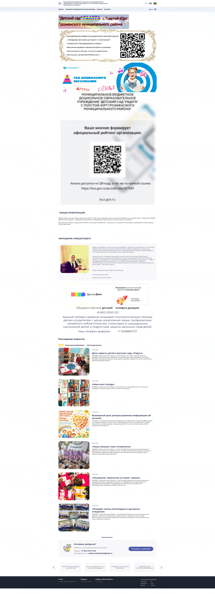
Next (161, 567)
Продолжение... (107, 537)
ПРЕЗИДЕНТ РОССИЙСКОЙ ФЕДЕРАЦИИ (120, 567)
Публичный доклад (116, 270)
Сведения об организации (101, 277)
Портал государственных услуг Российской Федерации (95, 567)
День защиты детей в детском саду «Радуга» (117, 353)
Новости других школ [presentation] (94, 345)
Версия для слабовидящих (150, 3)
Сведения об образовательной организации (80, 9)
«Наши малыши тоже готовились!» (111, 446)
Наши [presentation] (61, 345)
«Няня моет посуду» (103, 384)
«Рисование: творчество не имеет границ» (116, 478)
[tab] (61, 345)
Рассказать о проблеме (141, 549)
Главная (61, 9)
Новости (100, 9)
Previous (54, 567)
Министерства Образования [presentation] (74, 345)
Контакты (107, 9)
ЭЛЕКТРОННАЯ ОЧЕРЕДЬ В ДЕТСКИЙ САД (71, 567)
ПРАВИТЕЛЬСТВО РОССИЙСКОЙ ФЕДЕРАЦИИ (145, 567)
